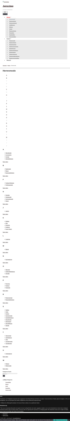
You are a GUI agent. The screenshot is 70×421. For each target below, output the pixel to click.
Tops (6, 339)
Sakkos (7, 310)
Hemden (7, 195)
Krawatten (11, 32)
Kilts (6, 223)
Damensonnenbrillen (14, 58)
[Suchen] (4, 376)
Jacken (7, 211)
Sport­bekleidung (9, 317)
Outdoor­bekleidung (10, 271)
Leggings (7, 239)
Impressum (5, 413)
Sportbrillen (12, 34)
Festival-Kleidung (9, 183)
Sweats (7, 325)
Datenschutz (5, 415)
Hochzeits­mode (9, 199)
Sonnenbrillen (12, 36)
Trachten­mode (8, 341)
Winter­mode (8, 365)
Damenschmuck (13, 54)
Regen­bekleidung (9, 299)
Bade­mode (8, 169)
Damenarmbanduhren (14, 56)
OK (54, 420)
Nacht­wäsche (8, 259)
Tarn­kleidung (8, 337)
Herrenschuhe (12, 21)
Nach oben (5, 161)
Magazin (9, 60)
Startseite (5, 65)
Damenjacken (12, 52)
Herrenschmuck (13, 23)
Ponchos (7, 283)
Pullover (7, 285)
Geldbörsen (12, 25)
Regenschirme (12, 31)
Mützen (11, 27)
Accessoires (8, 155)
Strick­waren (8, 321)
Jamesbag (8, 6)
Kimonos (7, 225)
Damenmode (12, 40)
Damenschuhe (12, 42)
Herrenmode (12, 19)
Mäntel (7, 249)
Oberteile (7, 269)
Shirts (6, 312)
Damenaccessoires (13, 46)
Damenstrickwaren (13, 50)
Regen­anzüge (8, 297)
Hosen (7, 201)
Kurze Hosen (8, 229)
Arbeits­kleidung (9, 158)
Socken (7, 313)
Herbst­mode (8, 197)
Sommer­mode (8, 315)
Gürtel (10, 29)
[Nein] (68, 420)
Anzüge (7, 156)
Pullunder (7, 287)
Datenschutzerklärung (61, 420)
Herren (8, 17)
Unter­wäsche (8, 353)
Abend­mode (8, 153)
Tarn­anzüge (8, 335)
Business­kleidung (9, 173)
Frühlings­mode (9, 185)
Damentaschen (12, 44)
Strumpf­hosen (8, 323)
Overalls (7, 273)
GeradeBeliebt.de (17, 418)
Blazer (7, 171)
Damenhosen (12, 48)
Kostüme (7, 227)
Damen (8, 38)
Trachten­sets (8, 343)
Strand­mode (8, 319)
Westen (7, 363)
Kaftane (7, 221)
